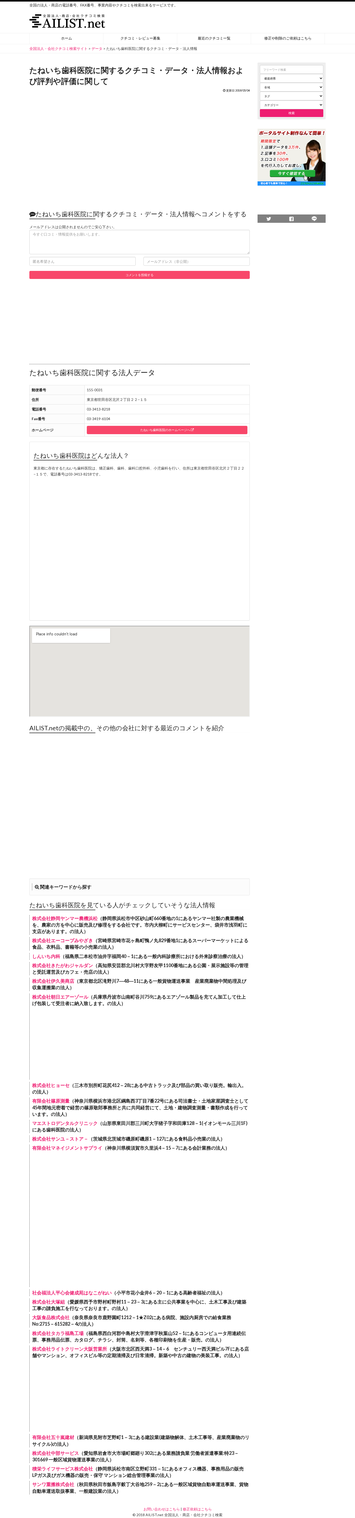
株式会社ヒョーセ (51, 1085)
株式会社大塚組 (48, 1302)
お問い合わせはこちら (161, 1509)
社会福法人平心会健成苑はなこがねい (72, 1292)
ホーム (66, 38)
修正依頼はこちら (197, 1509)
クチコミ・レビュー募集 (140, 38)
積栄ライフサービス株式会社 (62, 1468)
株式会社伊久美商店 (53, 981)
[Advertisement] (139, 148)
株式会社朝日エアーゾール (60, 997)
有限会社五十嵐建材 (53, 1437)
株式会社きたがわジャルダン (62, 965)
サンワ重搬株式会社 (53, 1484)
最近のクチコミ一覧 (214, 38)
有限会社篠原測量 (51, 1101)
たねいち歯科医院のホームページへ (165, 430)
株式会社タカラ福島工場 (58, 1333)
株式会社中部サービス (55, 1453)
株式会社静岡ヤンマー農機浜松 (65, 918)
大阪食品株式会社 (51, 1317)
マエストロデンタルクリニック (65, 1123)
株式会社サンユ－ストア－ (60, 1139)
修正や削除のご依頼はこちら (288, 38)
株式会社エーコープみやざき (62, 940)
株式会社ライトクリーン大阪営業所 (69, 1349)
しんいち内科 (46, 956)
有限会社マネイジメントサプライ (67, 1148)
